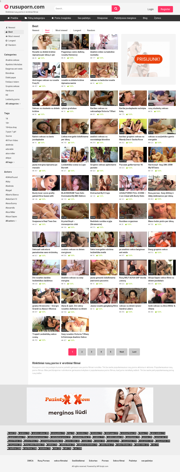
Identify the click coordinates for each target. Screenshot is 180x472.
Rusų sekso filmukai (35, 445)
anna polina (58, 433)
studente (45, 448)
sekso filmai (107, 445)
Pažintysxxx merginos (125, 18)
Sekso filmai (119, 461)
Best (10, 32)
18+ (7, 123)
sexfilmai (15, 448)
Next (122, 352)
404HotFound (12, 177)
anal (13, 433)
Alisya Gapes (11, 216)
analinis (25, 433)
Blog (145, 18)
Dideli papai (11, 77)
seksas (53, 445)
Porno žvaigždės (63, 18)
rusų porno (15, 445)
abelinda (9, 145)
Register (165, 9)
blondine (83, 433)
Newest (11, 27)
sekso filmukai (125, 445)
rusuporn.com (26, 6)
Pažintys (133, 461)
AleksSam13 (11, 199)
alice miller (10, 153)
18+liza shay (11, 127)
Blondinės (10, 73)
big (71, 433)
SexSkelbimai (78, 461)
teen (57, 448)
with (67, 448)
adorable (10, 149)
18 (7, 118)
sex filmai (30, 448)
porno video (73, 441)
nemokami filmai (82, 437)
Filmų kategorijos (36, 18)
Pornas (105, 461)
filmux (144, 433)
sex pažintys (147, 461)
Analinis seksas (12, 60)
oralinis (99, 437)
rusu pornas (130, 441)
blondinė (97, 433)
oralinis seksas (116, 437)
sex (155, 445)
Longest (12, 41)
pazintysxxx (133, 437)
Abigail (9, 190)
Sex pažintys (84, 18)
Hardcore (10, 90)
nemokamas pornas (39, 437)
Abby (8, 181)
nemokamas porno (61, 437)
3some (9, 136)
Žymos (157, 18)
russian (100, 441)
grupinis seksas (17, 437)
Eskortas (93, 461)
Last (134, 352)
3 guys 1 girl (11, 132)
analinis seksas (41, 433)
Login (151, 9)
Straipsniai (102, 18)
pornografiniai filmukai (52, 441)
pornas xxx (162, 437)
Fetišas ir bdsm (12, 82)
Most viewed (14, 36)
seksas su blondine (88, 445)
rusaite (87, 441)
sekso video (142, 445)
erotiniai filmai (129, 433)
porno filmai (32, 441)
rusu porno (147, 441)
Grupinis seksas (12, 86)
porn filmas (15, 441)
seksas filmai (68, 445)
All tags (9, 162)
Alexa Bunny (11, 203)
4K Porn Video (12, 140)
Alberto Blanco (12, 195)
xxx (78, 448)
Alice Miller (10, 212)
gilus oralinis (158, 433)
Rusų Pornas (44, 461)
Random (12, 45)
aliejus (8, 158)
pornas (147, 437)
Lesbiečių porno (13, 99)
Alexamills (10, 208)
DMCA (30, 461)
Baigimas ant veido (14, 69)
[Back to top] (170, 464)
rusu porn (114, 441)
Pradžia (14, 18)
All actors (10, 221)
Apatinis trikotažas (14, 64)
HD (7, 95)
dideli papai (112, 433)
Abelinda (10, 186)
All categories (12, 104)
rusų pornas (163, 441)
